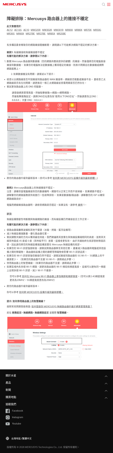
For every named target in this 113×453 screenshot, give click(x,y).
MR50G (97, 29)
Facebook (17, 410)
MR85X (51, 33)
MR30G (11, 33)
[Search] (104, 4)
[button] (19, 438)
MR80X (78, 29)
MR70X (88, 29)
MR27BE (30, 33)
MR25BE (61, 33)
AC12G (18, 29)
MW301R (58, 29)
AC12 (10, 29)
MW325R (35, 29)
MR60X (20, 33)
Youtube (16, 423)
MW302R (47, 29)
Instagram (17, 417)
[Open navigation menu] (109, 4)
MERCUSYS (14, 4)
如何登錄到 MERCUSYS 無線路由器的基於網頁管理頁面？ (61, 306)
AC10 (26, 29)
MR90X (69, 29)
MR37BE (41, 33)
